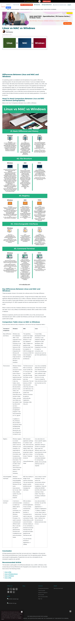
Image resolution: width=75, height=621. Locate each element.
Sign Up (8, 7)
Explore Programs (42, 592)
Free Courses (16, 4)
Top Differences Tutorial (38, 9)
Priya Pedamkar (9, 32)
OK (22, 611)
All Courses (37, 4)
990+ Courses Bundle (26, 4)
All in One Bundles (43, 596)
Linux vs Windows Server (11, 574)
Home (8, 9)
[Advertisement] (61, 44)
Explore (8, 4)
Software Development (14, 9)
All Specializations (47, 4)
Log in (69, 4)
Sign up (40, 598)
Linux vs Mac (8, 572)
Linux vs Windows (9, 575)
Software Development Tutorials (26, 9)
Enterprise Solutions (43, 588)
